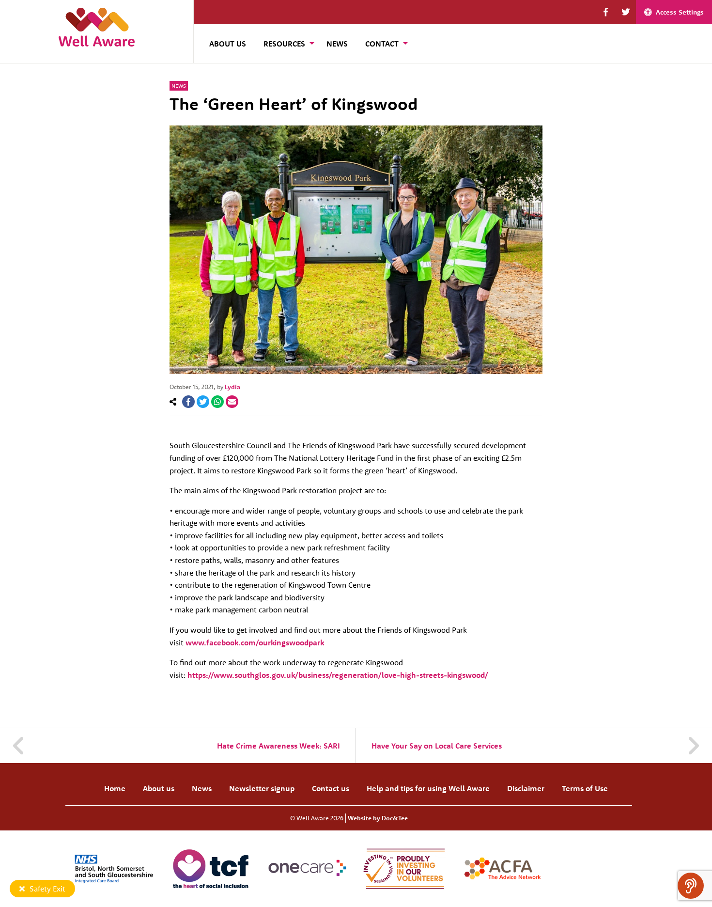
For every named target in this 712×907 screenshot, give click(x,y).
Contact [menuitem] (382, 43)
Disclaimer (525, 788)
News (178, 85)
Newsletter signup (261, 788)
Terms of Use (585, 788)
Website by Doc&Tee (378, 818)
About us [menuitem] (227, 43)
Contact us (330, 788)
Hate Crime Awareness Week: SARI (278, 746)
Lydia (232, 387)
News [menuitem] (337, 43)
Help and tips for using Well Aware (428, 788)
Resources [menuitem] (284, 43)
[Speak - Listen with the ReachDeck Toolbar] (691, 886)
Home (114, 788)
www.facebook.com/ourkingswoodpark (255, 642)
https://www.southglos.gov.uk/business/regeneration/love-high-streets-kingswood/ (337, 675)
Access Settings (680, 12)
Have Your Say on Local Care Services (436, 746)
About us (158, 788)
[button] (606, 12)
